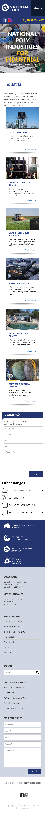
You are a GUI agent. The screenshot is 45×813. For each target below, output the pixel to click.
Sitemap (7, 652)
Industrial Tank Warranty (14, 631)
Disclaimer (8, 647)
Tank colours (9, 692)
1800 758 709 (35, 20)
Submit (36, 474)
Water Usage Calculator (14, 708)
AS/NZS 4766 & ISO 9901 (15, 698)
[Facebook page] (22, 795)
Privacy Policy (10, 642)
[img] (38, 672)
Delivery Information (13, 621)
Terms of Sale (9, 637)
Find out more (30, 149)
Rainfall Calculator (12, 703)
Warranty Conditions (13, 626)
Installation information (14, 687)
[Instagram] (26, 795)
